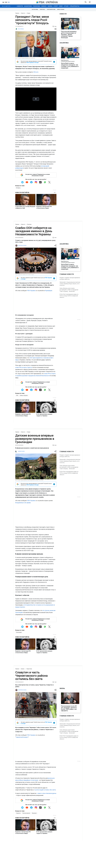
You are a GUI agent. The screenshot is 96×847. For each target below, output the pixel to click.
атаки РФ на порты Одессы (23, 367)
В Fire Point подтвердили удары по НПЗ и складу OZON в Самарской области (69, 296)
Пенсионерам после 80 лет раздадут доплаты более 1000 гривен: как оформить (69, 708)
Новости (20, 6)
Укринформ (48, 290)
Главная (17, 13)
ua (3, 2)
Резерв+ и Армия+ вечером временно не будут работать (70, 278)
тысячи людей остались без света (45, 790)
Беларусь (18, 187)
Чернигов (18, 813)
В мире (28, 13)
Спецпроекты (74, 6)
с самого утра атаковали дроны (46, 793)
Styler (66, 6)
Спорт (56, 6)
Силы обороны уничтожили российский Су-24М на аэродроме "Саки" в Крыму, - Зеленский (69, 290)
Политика (36, 6)
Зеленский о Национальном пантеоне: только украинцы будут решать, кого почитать (70, 283)
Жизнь (50, 6)
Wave (61, 6)
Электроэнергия (26, 813)
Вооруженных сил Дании (23, 502)
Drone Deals (42, 9)
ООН (17, 395)
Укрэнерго (34, 813)
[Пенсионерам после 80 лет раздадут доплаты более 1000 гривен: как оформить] (70, 698)
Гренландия (19, 632)
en (6, 2)
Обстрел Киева (35, 9)
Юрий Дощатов (64, 60)
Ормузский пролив (51, 9)
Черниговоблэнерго (22, 737)
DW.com (35, 72)
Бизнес (43, 6)
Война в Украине (60, 9)
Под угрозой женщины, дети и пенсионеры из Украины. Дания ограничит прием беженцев (69, 34)
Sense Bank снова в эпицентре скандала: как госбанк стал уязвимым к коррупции (70, 66)
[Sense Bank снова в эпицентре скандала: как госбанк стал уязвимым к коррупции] (70, 53)
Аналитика (28, 6)
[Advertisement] (35, 303)
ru (9, 2)
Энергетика (29, 668)
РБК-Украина (31, 290)
